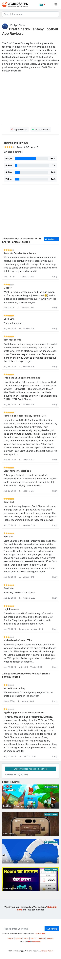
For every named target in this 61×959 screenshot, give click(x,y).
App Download (20, 129)
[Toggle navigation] (56, 4)
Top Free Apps (40, 933)
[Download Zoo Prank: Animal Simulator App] (30, 797)
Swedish (50, 938)
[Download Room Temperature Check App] (30, 882)
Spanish (18, 938)
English (10, 938)
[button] (42, 4)
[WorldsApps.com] (16, 4)
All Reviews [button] (50, 239)
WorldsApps (36, 941)
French (33, 938)
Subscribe (51, 928)
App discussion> (42, 129)
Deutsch (41, 938)
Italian (26, 938)
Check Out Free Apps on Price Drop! (30, 769)
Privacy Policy (47, 951)
